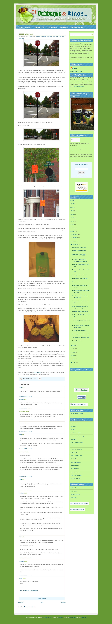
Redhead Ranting (75, 465)
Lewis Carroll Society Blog (77, 442)
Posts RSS (28, 27)
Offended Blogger (75, 459)
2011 (72, 221)
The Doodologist (74, 468)
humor (51, 36)
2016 (72, 207)
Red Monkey (74, 491)
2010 (72, 224)
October (75, 241)
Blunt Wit (73, 429)
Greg (20, 434)
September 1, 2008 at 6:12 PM (25, 533)
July (74, 348)
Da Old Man (22, 423)
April (74, 359)
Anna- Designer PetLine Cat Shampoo (29, 590)
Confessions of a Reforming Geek (79, 436)
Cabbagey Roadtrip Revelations (80, 311)
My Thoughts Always (75, 487)
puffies (60, 36)
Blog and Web (72, 617)
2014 (72, 214)
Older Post (63, 602)
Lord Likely (73, 445)
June (74, 352)
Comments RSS (39, 27)
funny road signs (39, 36)
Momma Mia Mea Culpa (76, 449)
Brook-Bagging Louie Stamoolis (80, 278)
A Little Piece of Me (75, 423)
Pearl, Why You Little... (76, 462)
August (74, 345)
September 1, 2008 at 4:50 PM (25, 490)
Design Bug (84, 617)
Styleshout (60, 617)
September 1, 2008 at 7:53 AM (25, 396)
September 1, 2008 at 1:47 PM (25, 431)
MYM (20, 537)
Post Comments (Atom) (29, 607)
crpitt (20, 387)
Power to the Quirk (76, 282)
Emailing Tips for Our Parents (79, 275)
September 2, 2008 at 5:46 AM (25, 575)
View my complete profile (76, 71)
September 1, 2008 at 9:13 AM (25, 408)
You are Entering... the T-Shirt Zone (80, 337)
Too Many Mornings (75, 478)
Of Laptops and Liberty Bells (79, 330)
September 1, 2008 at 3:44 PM (25, 448)
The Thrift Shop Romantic (77, 413)
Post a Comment (42, 598)
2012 (72, 217)
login (92, 7)
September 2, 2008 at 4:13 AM (25, 558)
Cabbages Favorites (77, 27)
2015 (72, 210)
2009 (72, 228)
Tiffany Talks (73, 497)
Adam (20, 578)
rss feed (88, 7)
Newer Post (20, 602)
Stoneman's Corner (75, 494)
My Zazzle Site (74, 452)
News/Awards (63, 27)
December (75, 234)
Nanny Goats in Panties (76, 455)
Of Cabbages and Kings (47, 617)
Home (21, 27)
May (74, 355)
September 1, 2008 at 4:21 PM (25, 476)
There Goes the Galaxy (76, 475)
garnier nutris (46, 36)
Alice (20, 479)
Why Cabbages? (52, 27)
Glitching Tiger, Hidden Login (79, 247)
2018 (72, 200)
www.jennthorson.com (79, 86)
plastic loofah (55, 36)
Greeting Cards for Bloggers (79, 250)
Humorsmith (73, 439)
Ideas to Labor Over (26, 33)
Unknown (21, 399)
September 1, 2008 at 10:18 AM (25, 419)
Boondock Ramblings (76, 432)
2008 (72, 231)
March (74, 362)
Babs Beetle (73, 426)
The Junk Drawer (75, 472)
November (75, 237)
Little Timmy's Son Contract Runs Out (81, 334)
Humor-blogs (37, 372)
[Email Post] (39, 378)
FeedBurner (85, 176)
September (75, 244)
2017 (72, 204)
